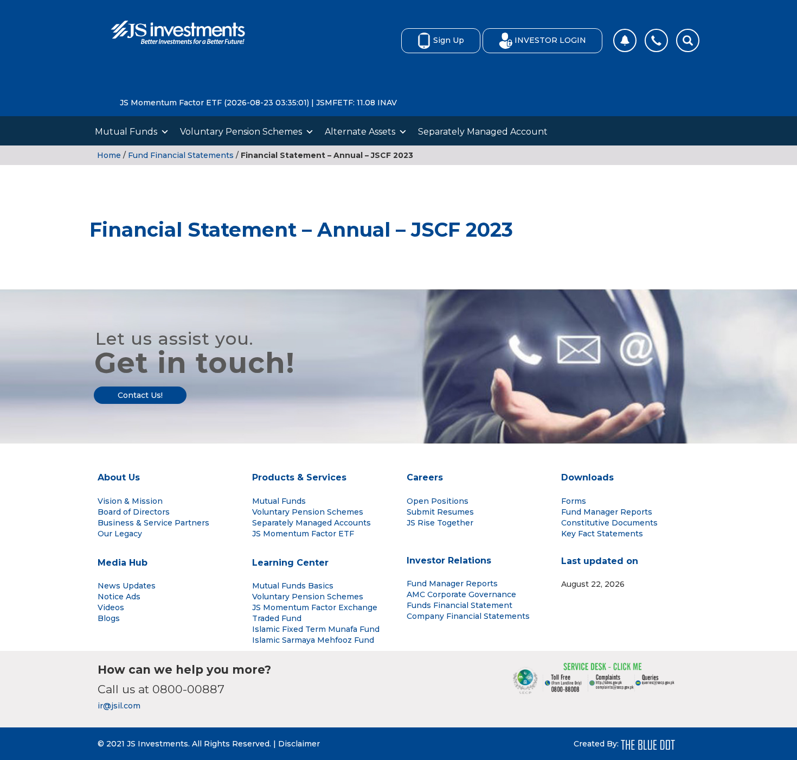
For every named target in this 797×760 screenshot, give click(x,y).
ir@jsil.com (119, 706)
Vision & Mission (130, 501)
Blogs (109, 618)
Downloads (587, 477)
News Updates (127, 586)
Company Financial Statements (468, 616)
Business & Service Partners (153, 523)
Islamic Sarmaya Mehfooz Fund (313, 640)
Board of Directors (134, 512)
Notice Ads (119, 596)
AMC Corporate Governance (461, 594)
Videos (111, 607)
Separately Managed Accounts (311, 523)
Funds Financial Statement (459, 605)
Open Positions (437, 501)
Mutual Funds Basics (292, 586)
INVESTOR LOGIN (550, 40)
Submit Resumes (440, 512)
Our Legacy (120, 534)
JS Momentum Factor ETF (303, 534)
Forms (573, 501)
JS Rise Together (440, 523)
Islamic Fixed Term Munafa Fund (316, 629)
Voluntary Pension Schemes (241, 131)
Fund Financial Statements (181, 155)
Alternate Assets (360, 131)
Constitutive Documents (609, 523)
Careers (425, 477)
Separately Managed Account (483, 131)
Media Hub (122, 563)
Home (109, 155)
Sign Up (448, 40)
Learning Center (290, 563)
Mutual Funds (126, 131)
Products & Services (299, 477)
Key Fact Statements (602, 534)
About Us (119, 477)
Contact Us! (140, 395)
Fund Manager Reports (606, 512)
